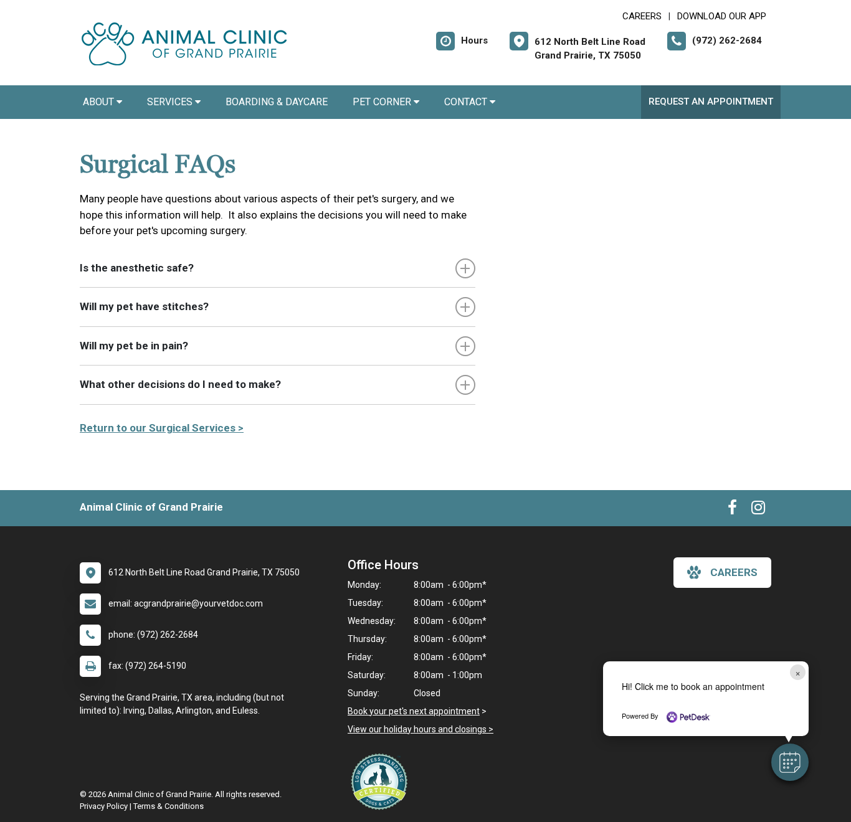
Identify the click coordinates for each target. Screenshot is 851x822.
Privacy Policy (104, 806)
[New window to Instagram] (758, 510)
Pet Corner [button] (383, 102)
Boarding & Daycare (277, 102)
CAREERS (642, 16)
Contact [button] (467, 102)
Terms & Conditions (168, 806)
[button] (790, 762)
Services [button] (171, 102)
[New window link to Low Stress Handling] (382, 781)
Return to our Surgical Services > (162, 428)
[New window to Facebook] (732, 510)
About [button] (99, 102)
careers (734, 572)
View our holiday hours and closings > (420, 729)
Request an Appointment (711, 101)
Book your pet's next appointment (414, 711)
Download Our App (721, 16)
